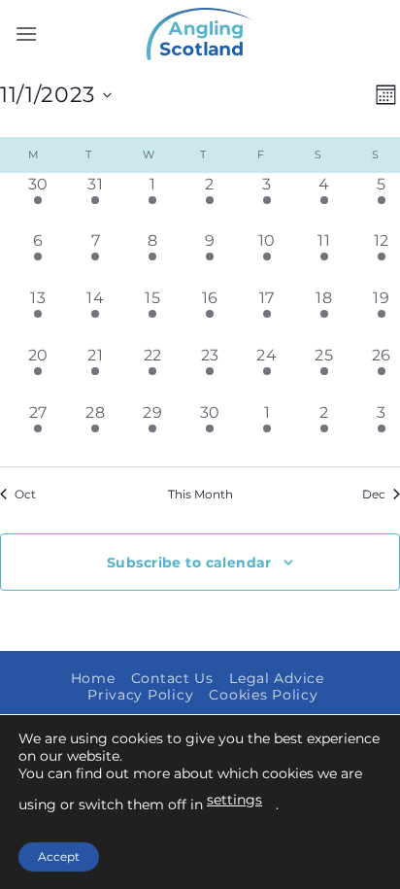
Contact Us (172, 678)
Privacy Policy (140, 694)
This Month (200, 494)
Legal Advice (276, 678)
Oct (25, 494)
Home (93, 678)
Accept (59, 856)
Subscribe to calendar (189, 562)
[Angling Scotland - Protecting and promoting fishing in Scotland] (200, 34)
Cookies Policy (263, 694)
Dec (373, 494)
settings (234, 799)
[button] (26, 33)
